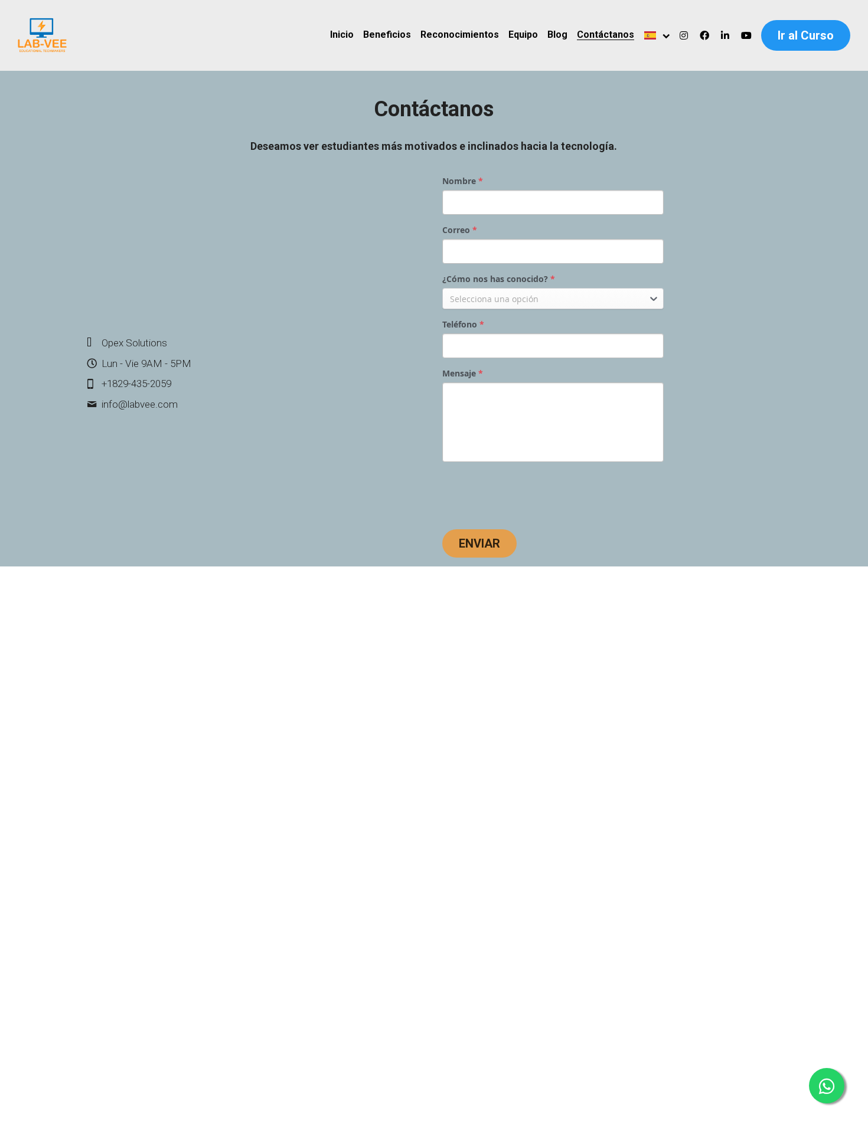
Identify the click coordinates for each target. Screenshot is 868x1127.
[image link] (42, 35)
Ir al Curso (806, 35)
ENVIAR (479, 543)
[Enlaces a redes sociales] (684, 35)
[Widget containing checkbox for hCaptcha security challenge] (531, 493)
